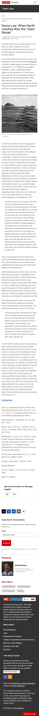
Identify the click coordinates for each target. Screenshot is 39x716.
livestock (20, 591)
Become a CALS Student (12, 643)
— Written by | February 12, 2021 (17, 37)
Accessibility (19, 708)
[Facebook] (5, 677)
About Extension (9, 630)
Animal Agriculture (24, 586)
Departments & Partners (12, 636)
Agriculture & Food (9, 586)
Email (4, 531)
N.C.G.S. (13, 67)
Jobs (5, 633)
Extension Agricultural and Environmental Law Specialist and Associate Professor (24, 570)
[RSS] (10, 677)
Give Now (7, 650)
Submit (6, 543)
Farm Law (7, 8)
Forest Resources (8, 591)
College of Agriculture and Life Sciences (18, 640)
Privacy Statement (18, 686)
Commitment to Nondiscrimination (22, 683)
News (3, 16)
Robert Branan (14, 37)
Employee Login (30, 714)
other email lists (20, 549)
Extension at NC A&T (11, 646)
